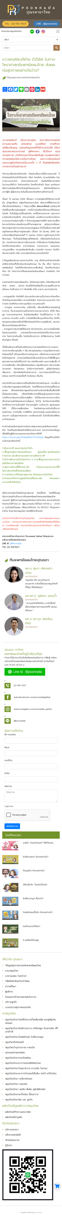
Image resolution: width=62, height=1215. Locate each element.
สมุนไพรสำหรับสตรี (14, 1042)
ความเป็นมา (10, 986)
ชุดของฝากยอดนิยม (15, 1052)
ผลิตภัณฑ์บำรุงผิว (13, 1117)
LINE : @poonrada (46, 24)
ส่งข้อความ (12, 826)
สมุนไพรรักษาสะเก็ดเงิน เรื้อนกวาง (22, 1094)
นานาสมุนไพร (11, 970)
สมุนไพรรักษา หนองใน (16, 1084)
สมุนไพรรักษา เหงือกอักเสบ (18, 1078)
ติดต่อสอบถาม (12, 1140)
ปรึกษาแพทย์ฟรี (13, 1134)
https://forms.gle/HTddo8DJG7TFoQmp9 (22, 437)
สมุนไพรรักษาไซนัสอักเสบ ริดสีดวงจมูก (24, 1037)
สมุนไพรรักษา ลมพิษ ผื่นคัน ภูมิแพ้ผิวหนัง (25, 1089)
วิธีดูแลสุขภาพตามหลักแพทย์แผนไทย (23, 77)
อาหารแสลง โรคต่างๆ (15, 976)
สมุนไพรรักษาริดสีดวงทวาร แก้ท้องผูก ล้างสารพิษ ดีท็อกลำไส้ (31, 1030)
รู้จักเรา (8, 1145)
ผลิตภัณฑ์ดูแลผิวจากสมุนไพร (20, 1106)
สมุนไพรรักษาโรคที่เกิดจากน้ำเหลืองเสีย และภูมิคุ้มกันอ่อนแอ (30, 1021)
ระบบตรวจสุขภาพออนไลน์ (18, 1007)
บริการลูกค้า (11, 1002)
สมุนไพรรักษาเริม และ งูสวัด (19, 1099)
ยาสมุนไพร (9, 1013)
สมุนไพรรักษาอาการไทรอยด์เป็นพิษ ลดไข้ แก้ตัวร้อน (30, 1073)
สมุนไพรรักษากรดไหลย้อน (18, 1057)
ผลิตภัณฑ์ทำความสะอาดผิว (18, 1112)
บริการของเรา (12, 1129)
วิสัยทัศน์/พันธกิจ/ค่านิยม (17, 981)
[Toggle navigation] (58, 31)
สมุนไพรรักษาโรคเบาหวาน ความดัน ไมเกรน (26, 1068)
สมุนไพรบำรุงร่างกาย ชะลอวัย (20, 1047)
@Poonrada (16, 543)
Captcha (9, 806)
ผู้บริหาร (9, 991)
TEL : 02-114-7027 (15, 24)
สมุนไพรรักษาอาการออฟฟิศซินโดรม (23, 1063)
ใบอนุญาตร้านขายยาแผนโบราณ (20, 997)
